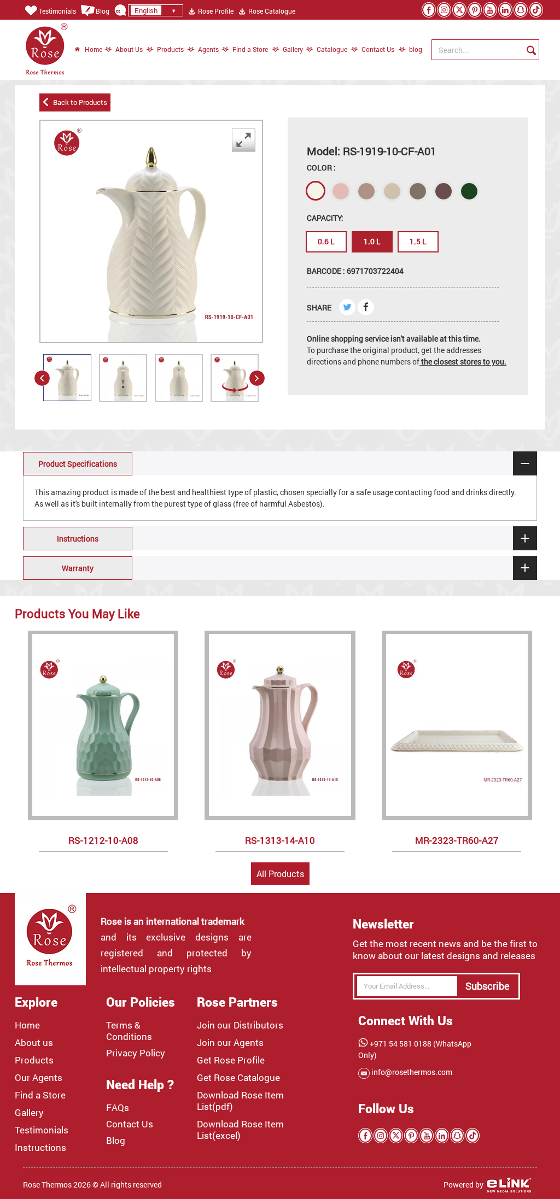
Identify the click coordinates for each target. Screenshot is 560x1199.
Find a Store (250, 49)
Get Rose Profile (231, 1060)
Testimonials (57, 11)
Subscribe (487, 985)
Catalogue (332, 49)
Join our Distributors (240, 1025)
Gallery (293, 49)
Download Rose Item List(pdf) (240, 1101)
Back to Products (78, 102)
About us (34, 1043)
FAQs (117, 1108)
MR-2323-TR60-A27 (457, 840)
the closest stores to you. (462, 361)
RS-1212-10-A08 (103, 840)
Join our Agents (230, 1043)
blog (410, 49)
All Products (280, 873)
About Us (129, 49)
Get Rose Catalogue (238, 1078)
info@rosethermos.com (411, 1072)
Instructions (40, 1148)
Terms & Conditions (129, 1031)
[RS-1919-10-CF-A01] (67, 378)
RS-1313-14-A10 (280, 840)
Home (93, 49)
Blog (102, 11)
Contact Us (377, 49)
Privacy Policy (135, 1053)
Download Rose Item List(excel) (240, 1130)
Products (170, 49)
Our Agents (38, 1078)
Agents (208, 49)
